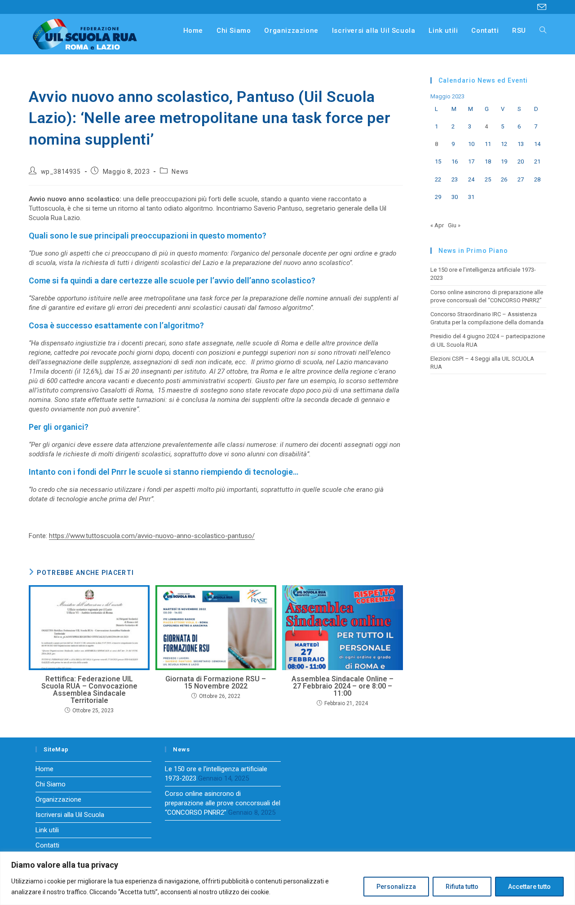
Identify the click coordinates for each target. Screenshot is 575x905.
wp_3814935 (61, 171)
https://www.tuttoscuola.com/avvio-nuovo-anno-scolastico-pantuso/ (152, 536)
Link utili (47, 830)
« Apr (437, 225)
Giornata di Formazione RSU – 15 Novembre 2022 (215, 682)
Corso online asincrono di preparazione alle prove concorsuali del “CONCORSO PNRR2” (222, 803)
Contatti (47, 845)
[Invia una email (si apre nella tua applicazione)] (540, 7)
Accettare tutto (529, 886)
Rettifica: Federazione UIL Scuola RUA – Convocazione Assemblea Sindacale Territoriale (89, 689)
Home (44, 769)
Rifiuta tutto (462, 886)
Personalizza (396, 886)
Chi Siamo (50, 784)
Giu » (454, 225)
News (180, 171)
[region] (287, 878)
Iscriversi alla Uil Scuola (69, 815)
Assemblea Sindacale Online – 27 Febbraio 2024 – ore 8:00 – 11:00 (343, 686)
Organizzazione (58, 799)
